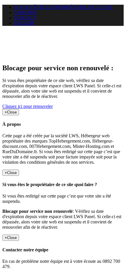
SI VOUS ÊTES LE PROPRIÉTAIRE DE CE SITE (63, 7)
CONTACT (25, 17)
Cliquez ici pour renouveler (27, 106)
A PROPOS (25, 12)
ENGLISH (24, 23)
